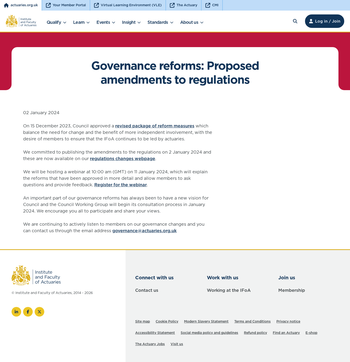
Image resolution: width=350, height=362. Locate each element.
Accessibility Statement (155, 332)
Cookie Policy (167, 321)
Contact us (146, 290)
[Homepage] (21, 21)
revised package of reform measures (154, 126)
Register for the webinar (120, 185)
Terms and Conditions (252, 321)
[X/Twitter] (39, 312)
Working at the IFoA (229, 290)
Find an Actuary (286, 332)
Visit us (177, 344)
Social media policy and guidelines (209, 332)
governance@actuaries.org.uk (144, 231)
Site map (142, 321)
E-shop (311, 332)
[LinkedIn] (16, 312)
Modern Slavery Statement (206, 321)
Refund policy (255, 332)
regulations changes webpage (122, 159)
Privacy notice (288, 321)
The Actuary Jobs (150, 344)
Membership (291, 290)
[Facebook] (28, 312)
